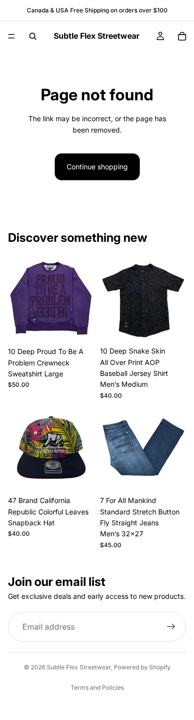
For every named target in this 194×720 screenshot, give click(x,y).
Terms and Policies (97, 687)
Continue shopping (97, 166)
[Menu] (11, 36)
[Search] (33, 36)
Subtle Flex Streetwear (79, 667)
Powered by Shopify (142, 667)
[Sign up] (171, 626)
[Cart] (182, 36)
